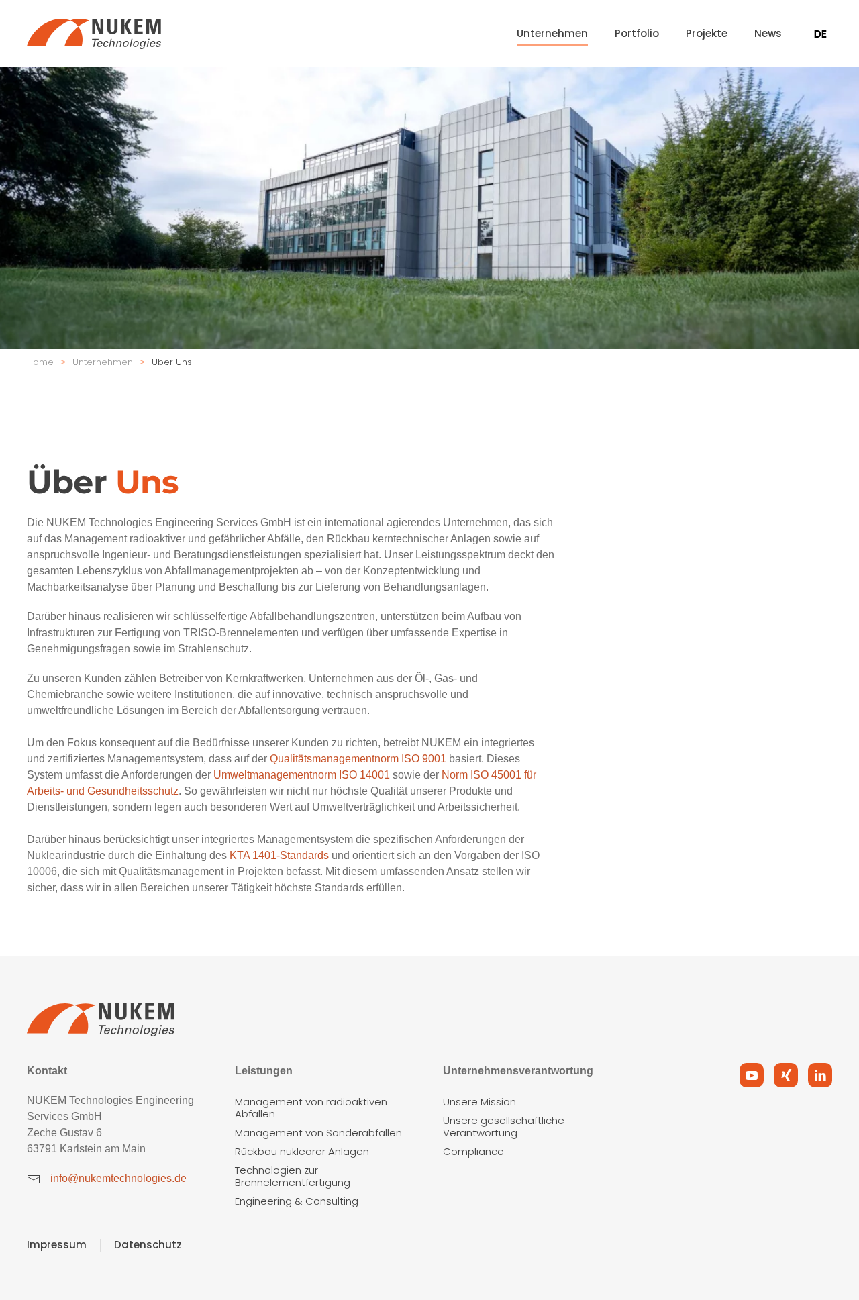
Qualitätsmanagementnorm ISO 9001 (358, 758)
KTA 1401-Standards (279, 855)
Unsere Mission (479, 1102)
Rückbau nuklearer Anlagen (302, 1151)
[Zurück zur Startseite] (94, 33)
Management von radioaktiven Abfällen (311, 1108)
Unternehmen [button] (552, 33)
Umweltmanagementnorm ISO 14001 (301, 775)
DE (820, 34)
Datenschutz (148, 1245)
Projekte (706, 33)
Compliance (473, 1151)
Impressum (57, 1245)
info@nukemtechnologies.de (118, 1178)
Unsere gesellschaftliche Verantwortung (503, 1126)
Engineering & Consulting (296, 1201)
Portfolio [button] (637, 33)
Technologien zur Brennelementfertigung (292, 1176)
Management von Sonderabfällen (318, 1133)
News (768, 33)
